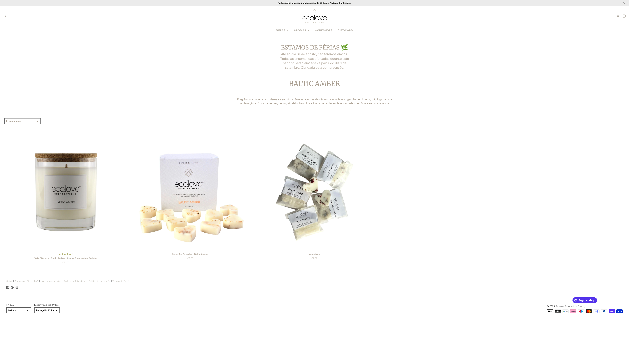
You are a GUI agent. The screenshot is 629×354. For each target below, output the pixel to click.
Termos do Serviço (121, 281)
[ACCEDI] (617, 16)
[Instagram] (16, 287)
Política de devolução (99, 281)
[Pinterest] (12, 287)
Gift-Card (345, 30)
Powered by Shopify (575, 306)
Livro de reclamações (51, 281)
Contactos (19, 281)
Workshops (324, 30)
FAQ (36, 281)
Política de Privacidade (75, 281)
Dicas (29, 281)
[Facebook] (7, 287)
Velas (281, 30)
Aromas (300, 30)
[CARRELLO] (624, 16)
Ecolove (560, 306)
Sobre (9, 281)
